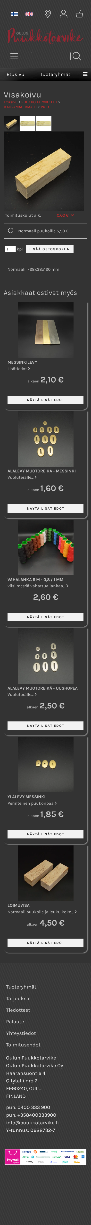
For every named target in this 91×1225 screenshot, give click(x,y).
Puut (45, 106)
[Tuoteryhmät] (14, 56)
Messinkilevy (22, 362)
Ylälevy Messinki (26, 796)
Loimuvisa (19, 905)
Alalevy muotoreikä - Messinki (42, 471)
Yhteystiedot (21, 1033)
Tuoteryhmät (55, 74)
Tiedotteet (18, 1010)
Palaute (15, 1021)
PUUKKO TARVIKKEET (39, 102)
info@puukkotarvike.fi (32, 1123)
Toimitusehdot (23, 1045)
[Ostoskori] (79, 14)
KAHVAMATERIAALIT (20, 106)
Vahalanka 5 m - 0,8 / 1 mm (35, 579)
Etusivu (16, 74)
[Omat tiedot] (63, 14)
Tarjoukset (18, 998)
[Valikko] (85, 74)
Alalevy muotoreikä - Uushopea (43, 688)
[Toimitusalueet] (47, 14)
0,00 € (63, 215)
